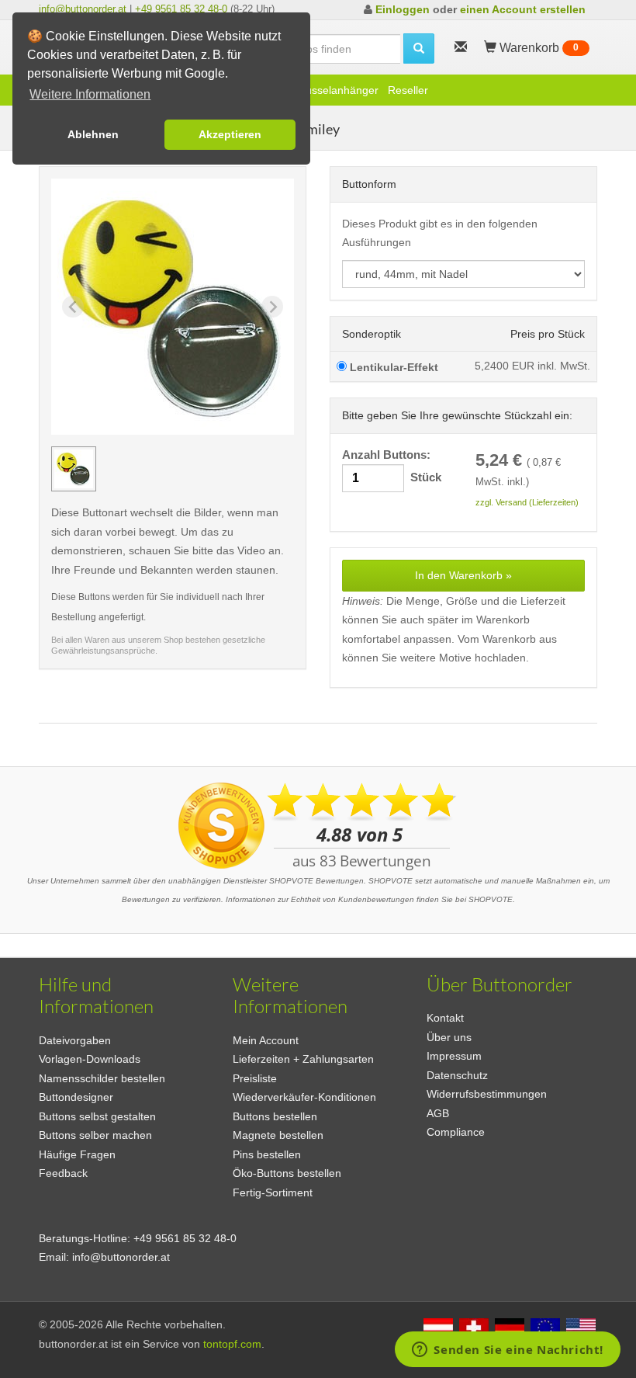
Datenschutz (457, 1075)
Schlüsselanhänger (331, 90)
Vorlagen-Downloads (89, 1059)
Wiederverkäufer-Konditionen (304, 1097)
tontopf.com (232, 1344)
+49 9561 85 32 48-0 (181, 9)
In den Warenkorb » (463, 575)
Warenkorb (537, 47)
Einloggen (402, 9)
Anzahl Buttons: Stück (391, 466)
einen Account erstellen (523, 9)
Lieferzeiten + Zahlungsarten (303, 1059)
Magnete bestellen (278, 1135)
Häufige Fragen (77, 1154)
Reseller (408, 90)
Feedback (63, 1173)
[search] (418, 48)
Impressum (454, 1056)
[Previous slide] (73, 307)
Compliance (456, 1132)
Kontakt (445, 1018)
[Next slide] (272, 307)
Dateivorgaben (75, 1040)
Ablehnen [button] (93, 134)
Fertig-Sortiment (273, 1192)
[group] (73, 468)
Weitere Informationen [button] (89, 94)
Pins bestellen (267, 1154)
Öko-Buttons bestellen (287, 1173)
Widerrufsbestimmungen (487, 1094)
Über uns (449, 1037)
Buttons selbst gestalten (97, 1116)
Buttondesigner (76, 1097)
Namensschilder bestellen (102, 1078)
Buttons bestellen (275, 1116)
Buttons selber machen (95, 1135)
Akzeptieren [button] (230, 134)
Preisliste (255, 1078)
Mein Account (266, 1040)
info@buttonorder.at (82, 9)
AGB (438, 1113)
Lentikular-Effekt (392, 367)
